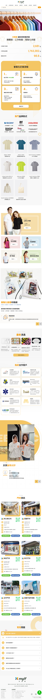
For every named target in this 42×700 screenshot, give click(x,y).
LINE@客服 (11, 77)
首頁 (6, 5)
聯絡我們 (34, 5)
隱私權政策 (3, 697)
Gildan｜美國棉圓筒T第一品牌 (18, 692)
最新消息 (16, 5)
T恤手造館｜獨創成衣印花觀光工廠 (18, 691)
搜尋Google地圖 (15, 535)
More (27, 227)
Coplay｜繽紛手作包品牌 (17, 693)
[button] (1, 315)
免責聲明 (3, 696)
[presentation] (37, 323)
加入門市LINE (6, 535)
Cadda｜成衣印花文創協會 (17, 695)
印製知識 (30, 5)
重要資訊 (21, 5)
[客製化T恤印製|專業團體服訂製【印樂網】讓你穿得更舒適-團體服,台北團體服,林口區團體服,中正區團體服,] (21, 2)
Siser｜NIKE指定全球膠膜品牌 (18, 696)
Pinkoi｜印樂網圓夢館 (16, 697)
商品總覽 (25, 5)
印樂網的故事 (11, 5)
